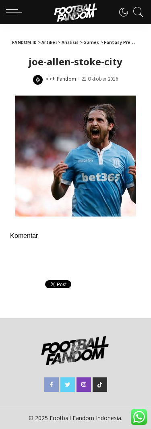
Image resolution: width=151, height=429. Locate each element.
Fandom (66, 78)
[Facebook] (51, 384)
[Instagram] (84, 384)
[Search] (136, 12)
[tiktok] (100, 384)
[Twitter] (67, 384)
